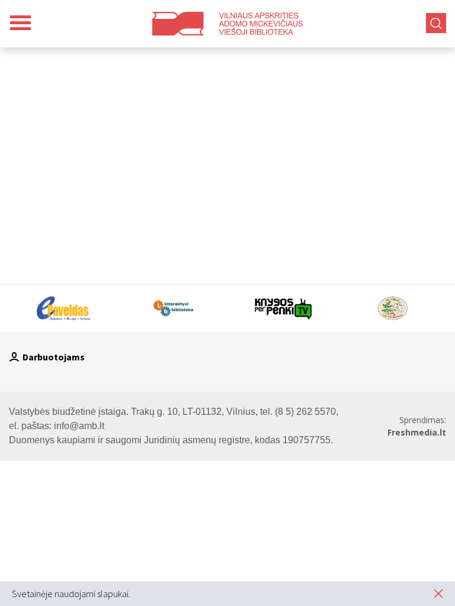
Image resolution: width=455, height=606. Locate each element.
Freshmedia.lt (416, 432)
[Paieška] (436, 23)
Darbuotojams (54, 357)
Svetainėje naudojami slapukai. (71, 593)
